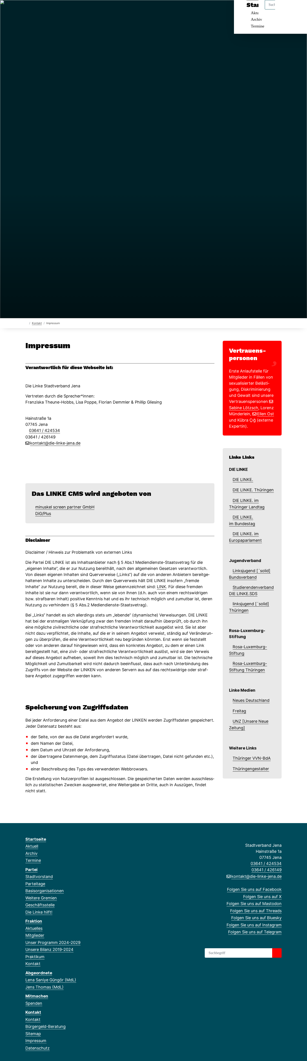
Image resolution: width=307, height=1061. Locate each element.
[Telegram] (72, 9)
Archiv (256, 19)
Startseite (35, 839)
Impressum (35, 1040)
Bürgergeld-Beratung (45, 1026)
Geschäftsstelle (40, 905)
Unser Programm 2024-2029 (52, 942)
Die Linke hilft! (38, 912)
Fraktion (33, 921)
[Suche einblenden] (284, 9)
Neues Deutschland (251, 700)
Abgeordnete (38, 973)
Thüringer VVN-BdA (252, 758)
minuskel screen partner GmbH (64, 507)
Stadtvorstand (39, 876)
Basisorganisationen (44, 890)
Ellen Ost (265, 413)
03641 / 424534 (44, 430)
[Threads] (50, 9)
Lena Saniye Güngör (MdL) (50, 979)
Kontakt (37, 323)
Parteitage (35, 883)
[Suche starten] (277, 953)
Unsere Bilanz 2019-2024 (49, 949)
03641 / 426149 (266, 869)
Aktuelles (33, 928)
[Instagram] (64, 9)
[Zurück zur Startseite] (26, 322)
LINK (161, 586)
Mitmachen (36, 996)
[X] (35, 9)
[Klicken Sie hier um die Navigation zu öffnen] (298, 9)
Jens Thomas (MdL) (44, 987)
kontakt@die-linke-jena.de (55, 443)
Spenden (33, 1003)
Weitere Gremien (41, 898)
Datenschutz (37, 1048)
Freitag (239, 711)
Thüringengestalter (251, 768)
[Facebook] (27, 9)
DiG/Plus (43, 513)
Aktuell (31, 846)
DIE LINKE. (243, 479)
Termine (257, 26)
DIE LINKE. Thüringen (253, 490)
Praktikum (34, 956)
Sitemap (33, 1033)
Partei (31, 869)
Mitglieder (34, 935)
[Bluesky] (57, 9)
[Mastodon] (42, 9)
